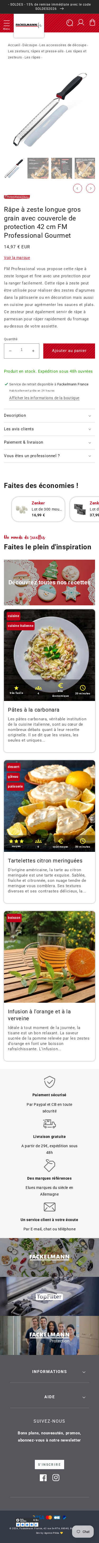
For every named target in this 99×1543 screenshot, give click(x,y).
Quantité (10, 339)
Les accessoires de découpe (63, 45)
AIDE (49, 1397)
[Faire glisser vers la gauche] (77, 188)
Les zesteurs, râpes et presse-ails (36, 51)
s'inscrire (49, 1465)
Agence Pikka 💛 (53, 1533)
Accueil (14, 45)
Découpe (29, 45)
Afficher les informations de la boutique (44, 398)
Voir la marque (17, 258)
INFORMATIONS (49, 1371)
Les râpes (33, 57)
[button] (6, 23)
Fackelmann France (31, 1528)
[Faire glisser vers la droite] (90, 188)
